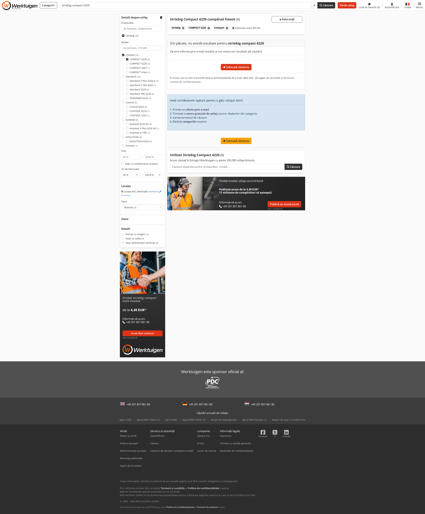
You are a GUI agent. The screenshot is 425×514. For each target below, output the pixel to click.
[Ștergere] (314, 5)
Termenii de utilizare (207, 507)
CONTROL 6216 (140, 111)
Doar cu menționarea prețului (141, 163)
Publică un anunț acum (284, 204)
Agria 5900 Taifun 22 (148, 419)
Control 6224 (138, 106)
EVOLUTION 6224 (141, 141)
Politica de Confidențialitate (180, 507)
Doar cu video (135, 238)
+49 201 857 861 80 (138, 404)
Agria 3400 (125, 419)
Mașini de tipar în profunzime (288, 419)
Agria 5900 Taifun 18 (193, 419)
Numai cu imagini (137, 234)
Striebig (132, 35)
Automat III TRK (140, 132)
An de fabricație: (130, 169)
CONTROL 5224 (140, 115)
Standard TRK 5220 (142, 93)
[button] (419, 5)
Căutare (327, 5)
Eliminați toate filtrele (247, 28)
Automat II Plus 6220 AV (144, 128)
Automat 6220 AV (141, 124)
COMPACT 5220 (140, 63)
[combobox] (142, 207)
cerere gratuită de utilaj (201, 113)
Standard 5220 (139, 89)
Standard (133, 76)
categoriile (189, 121)
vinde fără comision (142, 333)
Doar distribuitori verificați (142, 242)
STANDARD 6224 (140, 98)
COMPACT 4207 (140, 67)
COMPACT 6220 (140, 59)
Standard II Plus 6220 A (144, 80)
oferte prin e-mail (197, 109)
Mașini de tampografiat (224, 419)
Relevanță (288, 19)
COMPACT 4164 (140, 72)
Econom (132, 145)
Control (131, 102)
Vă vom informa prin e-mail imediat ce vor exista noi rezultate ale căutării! (216, 51)
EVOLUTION (134, 137)
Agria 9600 (171, 419)
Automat (132, 119)
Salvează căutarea (237, 67)
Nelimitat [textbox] (130, 207)
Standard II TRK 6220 (143, 85)
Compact (132, 54)
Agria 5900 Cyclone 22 (254, 419)
